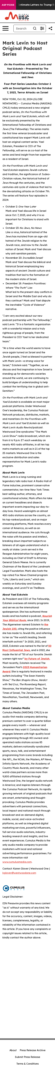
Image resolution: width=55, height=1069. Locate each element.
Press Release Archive (33, 1050)
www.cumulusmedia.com (17, 861)
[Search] (34, 28)
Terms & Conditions (27, 1063)
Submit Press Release (27, 1056)
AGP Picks (8, 5)
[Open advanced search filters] (42, 28)
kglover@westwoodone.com (19, 872)
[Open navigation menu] (5, 28)
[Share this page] (50, 28)
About (13, 1050)
